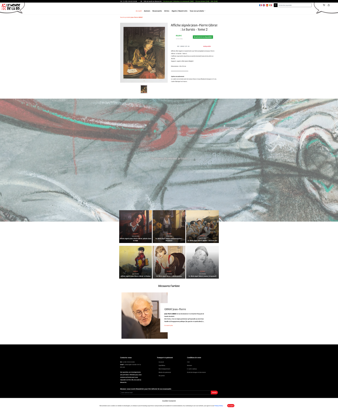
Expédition (162, 365)
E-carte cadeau (192, 369)
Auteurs (147, 11)
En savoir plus (168, 325)
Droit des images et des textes (196, 372)
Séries (166, 11)
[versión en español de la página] (267, 5)
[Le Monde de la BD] (12, 8)
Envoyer (214, 392)
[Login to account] (328, 5)
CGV (188, 362)
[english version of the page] (264, 5)
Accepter (231, 405)
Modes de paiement (165, 372)
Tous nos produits (197, 11)
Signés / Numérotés (179, 11)
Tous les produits (131, 17)
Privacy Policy (219, 405)
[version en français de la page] (260, 5)
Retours (189, 365)
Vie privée (162, 375)
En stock (161, 362)
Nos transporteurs (164, 369)
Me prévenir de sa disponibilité (203, 37)
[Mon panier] (324, 5)
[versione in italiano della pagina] (270, 5)
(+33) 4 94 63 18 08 (130, 1)
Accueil (139, 11)
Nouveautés (157, 11)
